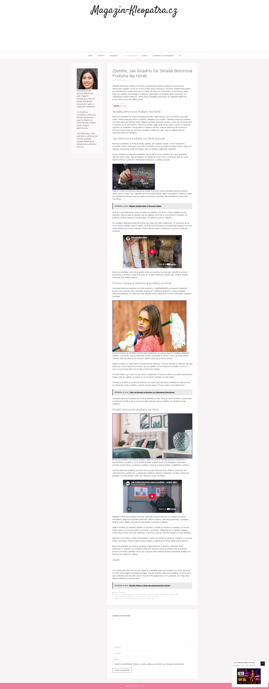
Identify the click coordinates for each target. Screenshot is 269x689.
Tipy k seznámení (130, 56)
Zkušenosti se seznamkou (163, 56)
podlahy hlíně (173, 594)
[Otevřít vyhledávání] (180, 56)
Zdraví (144, 56)
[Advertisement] (134, 36)
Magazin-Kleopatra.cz (134, 10)
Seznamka (114, 56)
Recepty (101, 56)
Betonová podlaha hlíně (122, 594)
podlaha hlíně (164, 594)
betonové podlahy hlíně (151, 594)
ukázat (122, 106)
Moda (90, 56)
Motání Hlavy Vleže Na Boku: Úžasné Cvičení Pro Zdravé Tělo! (134, 598)
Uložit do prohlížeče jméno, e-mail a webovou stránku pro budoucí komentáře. (149, 664)
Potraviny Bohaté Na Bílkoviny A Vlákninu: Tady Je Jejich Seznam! (136, 596)
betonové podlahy (137, 594)
